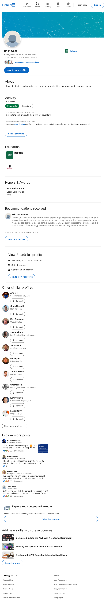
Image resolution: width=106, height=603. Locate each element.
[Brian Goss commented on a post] (53, 113)
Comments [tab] (12, 106)
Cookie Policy (8, 589)
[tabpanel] (53, 118)
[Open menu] (100, 40)
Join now (82, 5)
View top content (51, 519)
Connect (19, 301)
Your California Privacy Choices (66, 584)
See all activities (16, 133)
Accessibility (8, 580)
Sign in (97, 5)
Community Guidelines (11, 598)
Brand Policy (8, 593)
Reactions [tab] (26, 106)
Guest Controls (59, 593)
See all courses (12, 563)
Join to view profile (16, 70)
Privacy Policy (8, 584)
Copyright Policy (60, 589)
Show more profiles (13, 426)
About (56, 576)
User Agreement (60, 580)
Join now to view (16, 239)
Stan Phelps (19, 124)
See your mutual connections (27, 62)
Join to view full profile (21, 276)
